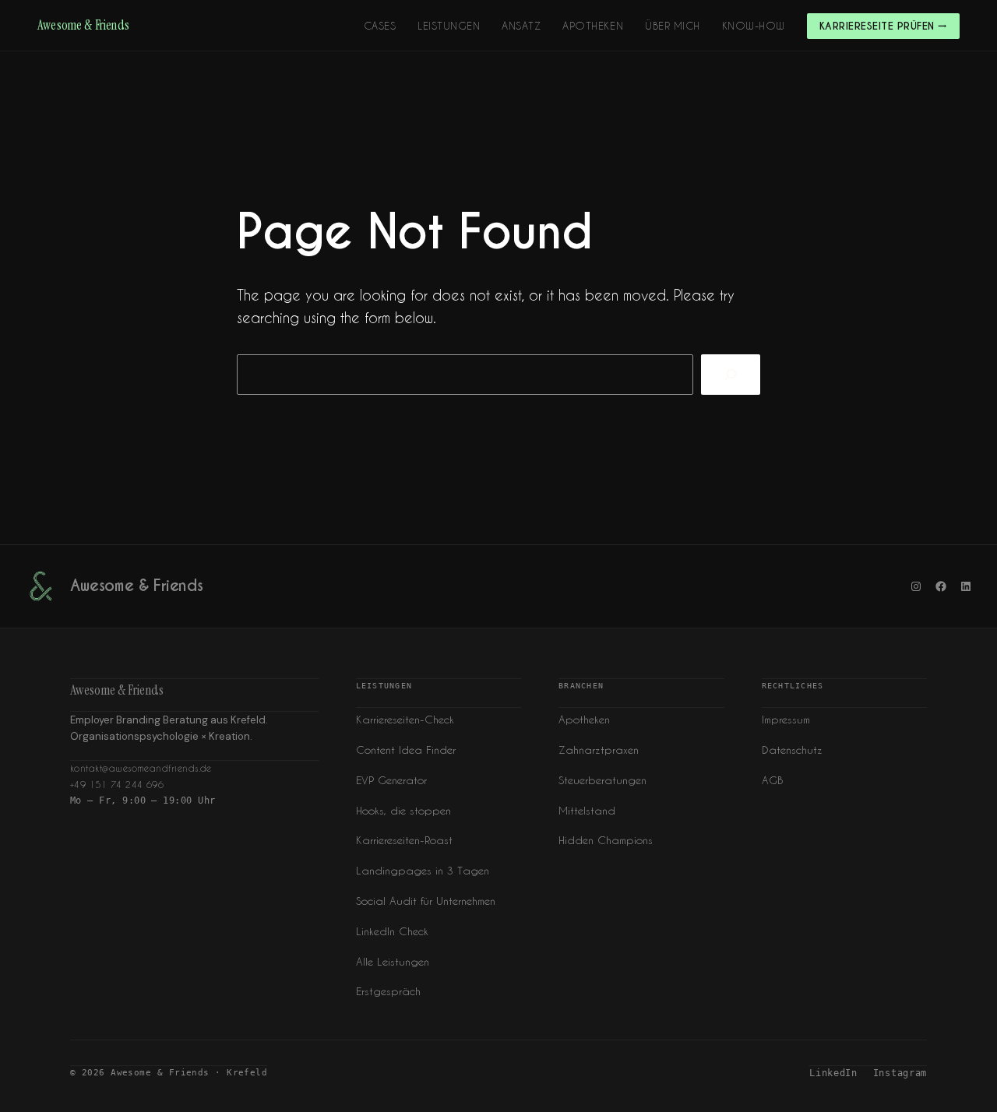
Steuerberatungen (602, 780)
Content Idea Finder (406, 749)
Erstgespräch (388, 991)
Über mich (672, 25)
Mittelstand (586, 810)
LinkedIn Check (392, 931)
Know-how (753, 25)
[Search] (730, 374)
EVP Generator (391, 780)
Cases (380, 25)
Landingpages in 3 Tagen (422, 870)
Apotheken (592, 25)
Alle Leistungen (392, 961)
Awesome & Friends (83, 24)
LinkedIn (833, 1073)
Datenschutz (792, 749)
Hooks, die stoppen (403, 810)
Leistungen (448, 25)
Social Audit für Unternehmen (425, 900)
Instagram (900, 1073)
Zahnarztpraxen (598, 749)
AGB (772, 780)
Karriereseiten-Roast (404, 840)
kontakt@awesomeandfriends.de (141, 768)
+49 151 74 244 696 (117, 784)
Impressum (786, 719)
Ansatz (521, 25)
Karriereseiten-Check (405, 719)
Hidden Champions (605, 840)
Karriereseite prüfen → (883, 26)
